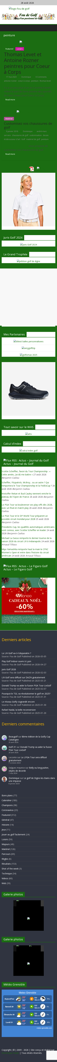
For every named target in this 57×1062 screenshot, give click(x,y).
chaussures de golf (20, 135)
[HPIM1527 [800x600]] (23, 948)
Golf (23, 139)
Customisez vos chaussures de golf (28, 125)
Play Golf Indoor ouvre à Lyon (16, 661)
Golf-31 (12, 747)
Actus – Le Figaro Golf (17, 569)
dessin (45, 135)
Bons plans (7, 795)
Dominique (26, 77)
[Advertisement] (28, 297)
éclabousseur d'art (12, 139)
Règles (5, 858)
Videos (5, 878)
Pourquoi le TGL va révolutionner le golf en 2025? (26, 693)
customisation (35, 135)
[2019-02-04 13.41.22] (23, 903)
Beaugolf (13, 736)
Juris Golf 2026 (9, 669)
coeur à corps (24, 81)
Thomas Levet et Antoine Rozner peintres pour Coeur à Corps (27, 63)
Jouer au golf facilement (13, 834)
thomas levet (45, 81)
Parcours (6, 854)
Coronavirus (8, 810)
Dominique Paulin (10, 1052)
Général (5, 819)
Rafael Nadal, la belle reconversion (19, 709)
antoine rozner (10, 81)
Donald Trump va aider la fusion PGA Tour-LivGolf (26, 685)
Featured (9, 49)
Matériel (8, 118)
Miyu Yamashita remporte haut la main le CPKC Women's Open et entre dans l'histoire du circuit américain (25, 552)
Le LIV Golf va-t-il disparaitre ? (16, 653)
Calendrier (7, 800)
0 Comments (41, 77)
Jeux (4, 829)
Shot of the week (10, 868)
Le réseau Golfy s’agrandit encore (18, 701)
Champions (7, 805)
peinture (34, 81)
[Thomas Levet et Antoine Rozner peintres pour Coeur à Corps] (29, 42)
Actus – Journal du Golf (18, 464)
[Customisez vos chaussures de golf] (28, 112)
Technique (7, 873)
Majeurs (6, 844)
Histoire (5, 824)
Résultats (6, 863)
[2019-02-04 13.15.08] (35, 903)
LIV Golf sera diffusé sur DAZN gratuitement (23, 677)
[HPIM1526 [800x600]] (35, 948)
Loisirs (19, 49)
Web (4, 883)
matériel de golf (33, 139)
